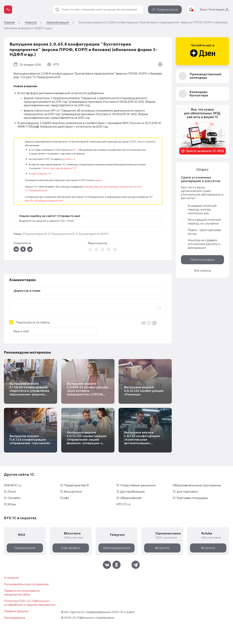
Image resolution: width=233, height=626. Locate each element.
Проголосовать (202, 259)
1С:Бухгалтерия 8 (35, 234)
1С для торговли (185, 491)
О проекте (11, 577)
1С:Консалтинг (71, 491)
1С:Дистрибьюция (130, 491)
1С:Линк (10, 491)
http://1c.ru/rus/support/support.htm (44, 200)
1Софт (64, 498)
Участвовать (70, 548)
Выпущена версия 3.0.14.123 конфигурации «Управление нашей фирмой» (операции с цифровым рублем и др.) (87, 439)
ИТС (74, 149)
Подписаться (167, 9)
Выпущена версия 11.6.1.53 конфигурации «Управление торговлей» (29, 439)
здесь (98, 180)
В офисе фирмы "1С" (40, 173)
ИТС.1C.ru (123, 504)
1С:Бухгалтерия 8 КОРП (92, 234)
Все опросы (202, 270)
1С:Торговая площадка (190, 498)
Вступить (162, 548)
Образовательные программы (197, 485)
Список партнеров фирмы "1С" (58, 168)
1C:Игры (10, 504)
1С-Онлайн (12, 498)
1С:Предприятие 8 (61, 234)
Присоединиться (116, 548)
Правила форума (16, 611)
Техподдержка (14, 617)
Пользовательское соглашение (26, 584)
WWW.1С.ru (12, 485)
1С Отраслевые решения (136, 485)
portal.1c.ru (69, 159)
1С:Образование (129, 498)
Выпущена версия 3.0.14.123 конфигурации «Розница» (144, 390)
